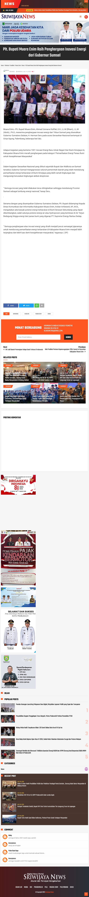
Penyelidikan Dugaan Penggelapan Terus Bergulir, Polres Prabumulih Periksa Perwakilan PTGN (44, 716)
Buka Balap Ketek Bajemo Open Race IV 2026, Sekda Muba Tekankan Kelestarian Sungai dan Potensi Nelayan (48, 739)
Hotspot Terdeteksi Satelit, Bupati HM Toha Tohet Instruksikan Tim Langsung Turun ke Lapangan (71, 377)
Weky (10, 835)
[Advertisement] (44, 252)
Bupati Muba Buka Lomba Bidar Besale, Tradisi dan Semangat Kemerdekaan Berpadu (43, 398)
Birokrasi (15, 314)
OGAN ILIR (19, 887)
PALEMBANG (64, 887)
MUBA (26, 887)
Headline (27, 314)
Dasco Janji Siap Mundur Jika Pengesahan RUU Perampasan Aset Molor (71, 398)
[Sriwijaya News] (44, 882)
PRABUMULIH (38, 887)
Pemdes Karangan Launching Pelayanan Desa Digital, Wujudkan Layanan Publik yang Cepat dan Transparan (48, 704)
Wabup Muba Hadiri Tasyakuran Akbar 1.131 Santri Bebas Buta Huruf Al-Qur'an (39, 727)
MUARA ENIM (53, 887)
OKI (31, 887)
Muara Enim (38, 314)
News (49, 314)
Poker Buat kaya (13, 851)
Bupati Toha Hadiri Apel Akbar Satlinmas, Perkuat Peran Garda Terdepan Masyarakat (15, 398)
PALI (46, 887)
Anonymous (12, 843)
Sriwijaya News (49, 892)
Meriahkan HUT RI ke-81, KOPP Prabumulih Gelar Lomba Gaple (43, 379)
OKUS (72, 887)
